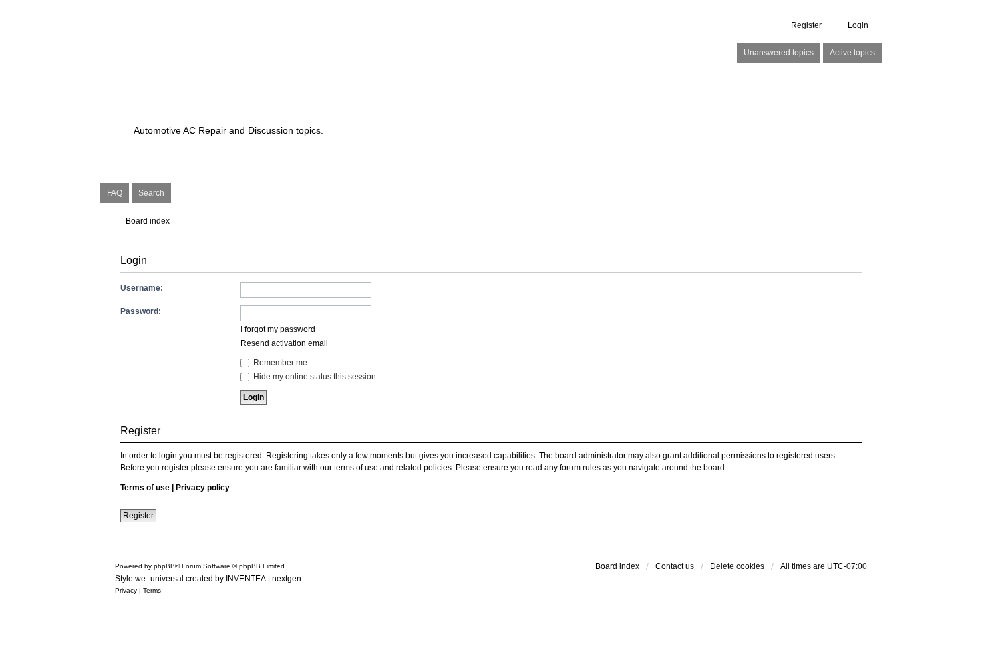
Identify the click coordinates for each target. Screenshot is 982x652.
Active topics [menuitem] (852, 52)
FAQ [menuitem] (114, 193)
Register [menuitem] (806, 25)
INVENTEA (246, 578)
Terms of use (145, 487)
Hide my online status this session (313, 376)
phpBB (164, 566)
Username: (141, 288)
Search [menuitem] (151, 193)
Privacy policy (203, 487)
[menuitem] (126, 591)
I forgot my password (277, 329)
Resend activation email (284, 343)
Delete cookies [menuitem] (737, 566)
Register (138, 515)
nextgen (286, 578)
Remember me (279, 362)
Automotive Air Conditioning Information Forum (407, 107)
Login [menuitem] (858, 25)
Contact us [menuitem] (674, 566)
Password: (140, 311)
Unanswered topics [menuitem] (779, 52)
